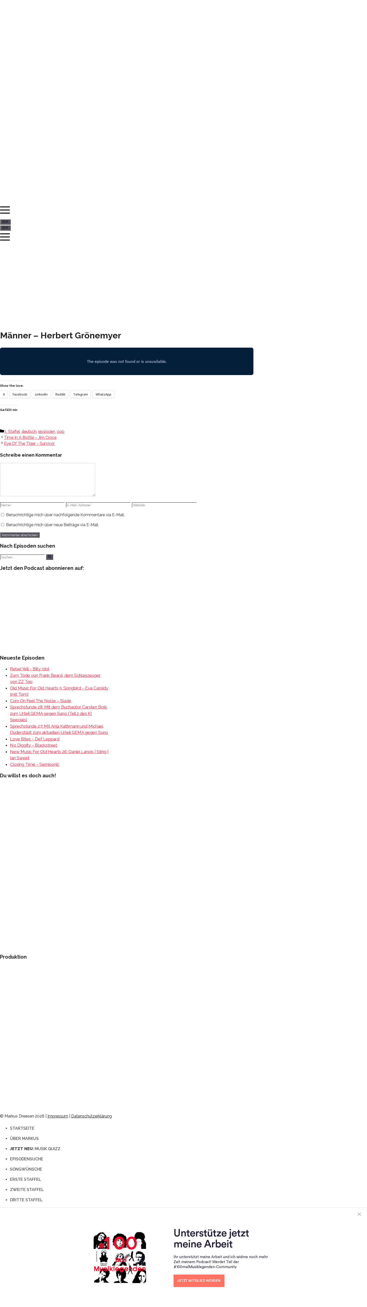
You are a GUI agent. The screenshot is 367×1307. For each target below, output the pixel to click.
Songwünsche (26, 1169)
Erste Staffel (25, 1179)
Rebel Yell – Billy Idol (29, 668)
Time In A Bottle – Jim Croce (30, 437)
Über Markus (24, 1138)
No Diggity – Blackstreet (33, 745)
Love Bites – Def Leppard (34, 738)
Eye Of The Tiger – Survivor (29, 443)
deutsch (28, 431)
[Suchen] (49, 557)
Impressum (57, 1116)
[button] (181, 211)
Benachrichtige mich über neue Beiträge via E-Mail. (52, 524)
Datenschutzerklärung (91, 1116)
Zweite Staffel (27, 1189)
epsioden (46, 431)
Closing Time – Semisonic (34, 764)
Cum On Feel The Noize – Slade (40, 700)
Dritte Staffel (26, 1200)
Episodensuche (26, 1159)
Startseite (22, 1128)
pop (60, 431)
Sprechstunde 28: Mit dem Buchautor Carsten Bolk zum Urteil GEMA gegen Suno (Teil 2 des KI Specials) (58, 713)
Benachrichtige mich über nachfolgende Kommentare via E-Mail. (65, 514)
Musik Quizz (35, 1148)
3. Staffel (12, 431)
